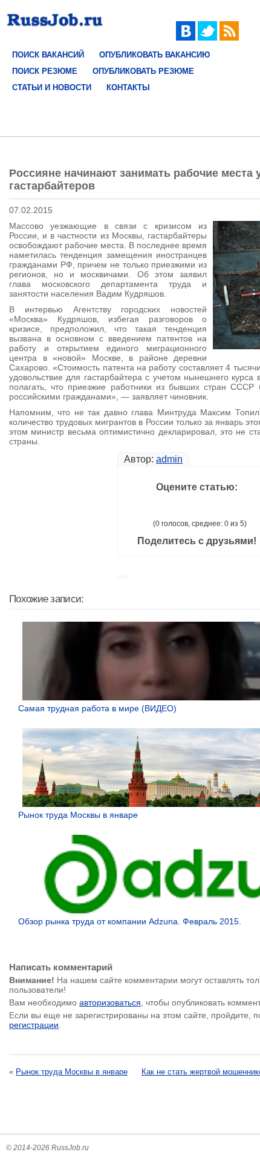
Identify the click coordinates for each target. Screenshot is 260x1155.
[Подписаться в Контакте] (185, 37)
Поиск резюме (44, 71)
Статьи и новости (51, 87)
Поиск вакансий (48, 54)
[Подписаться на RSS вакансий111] (229, 37)
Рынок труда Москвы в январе (72, 1071)
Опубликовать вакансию (154, 54)
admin (169, 459)
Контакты (128, 87)
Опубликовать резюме (143, 71)
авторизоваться (110, 1002)
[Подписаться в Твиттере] (207, 37)
